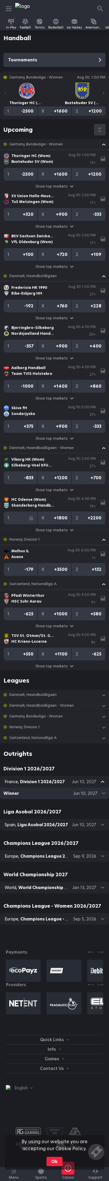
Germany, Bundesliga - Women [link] (36, 144)
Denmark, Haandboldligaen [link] (33, 276)
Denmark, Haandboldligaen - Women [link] (41, 448)
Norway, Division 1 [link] (24, 539)
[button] (54, 144)
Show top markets (51, 186)
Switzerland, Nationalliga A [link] (33, 584)
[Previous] (5, 93)
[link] (28, 9)
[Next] (104, 93)
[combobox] (19, 1088)
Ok (54, 1161)
